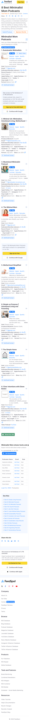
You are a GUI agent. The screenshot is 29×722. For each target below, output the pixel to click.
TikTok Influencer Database (9, 649)
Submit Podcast (7, 32)
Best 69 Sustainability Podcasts (12, 513)
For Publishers (5, 658)
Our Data (4, 598)
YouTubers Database (7, 636)
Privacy (3, 608)
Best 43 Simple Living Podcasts (12, 499)
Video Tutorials (5, 699)
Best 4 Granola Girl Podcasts (11, 518)
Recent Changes (6, 706)
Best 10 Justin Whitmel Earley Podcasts (14, 511)
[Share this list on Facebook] (7, 16)
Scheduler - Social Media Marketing (12, 690)
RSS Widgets (5, 680)
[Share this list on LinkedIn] (13, 16)
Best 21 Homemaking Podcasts (12, 530)
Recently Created (6, 709)
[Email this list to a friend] (18, 16)
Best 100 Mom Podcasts (10, 523)
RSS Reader (4, 662)
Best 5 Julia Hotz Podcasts (11, 509)
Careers (7, 602)
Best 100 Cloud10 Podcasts (11, 506)
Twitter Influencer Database (9, 646)
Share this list (6, 538)
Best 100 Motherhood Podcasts (12, 525)
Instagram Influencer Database (10, 643)
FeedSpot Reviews (6, 605)
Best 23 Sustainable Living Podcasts (14, 520)
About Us (4, 595)
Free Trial (21, 2)
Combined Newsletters (8, 677)
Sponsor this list (21, 32)
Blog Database (5, 624)
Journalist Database (7, 633)
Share (3, 16)
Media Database (6, 665)
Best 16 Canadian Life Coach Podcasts (14, 516)
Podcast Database (6, 627)
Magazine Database (7, 630)
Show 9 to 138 (9, 434)
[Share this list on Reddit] (16, 16)
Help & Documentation (8, 702)
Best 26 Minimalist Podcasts (11, 502)
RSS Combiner (5, 684)
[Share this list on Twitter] (10, 16)
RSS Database (5, 620)
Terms (3, 611)
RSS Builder (4, 687)
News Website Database (8, 640)
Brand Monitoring (6, 674)
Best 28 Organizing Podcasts (12, 527)
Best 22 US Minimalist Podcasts (12, 504)
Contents (25, 13)
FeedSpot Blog (5, 712)
